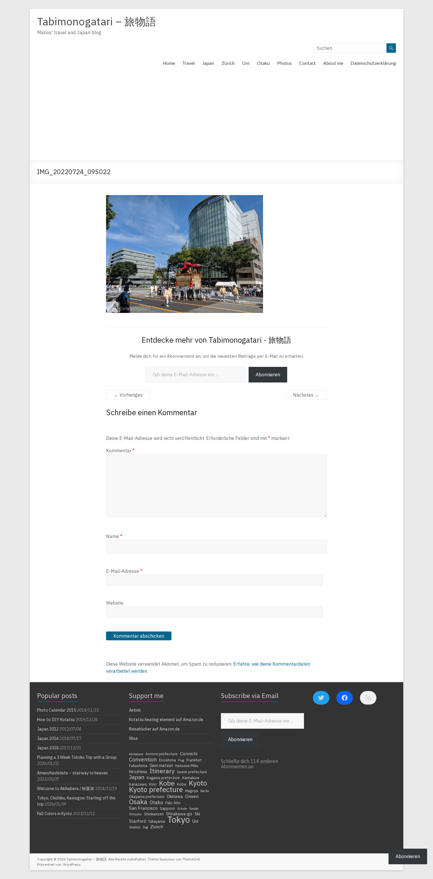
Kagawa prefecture (163, 777)
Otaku (263, 63)
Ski (197, 814)
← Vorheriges (128, 395)
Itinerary (162, 771)
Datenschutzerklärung (373, 63)
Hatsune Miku (186, 765)
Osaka (138, 801)
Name (114, 536)
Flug (181, 760)
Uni (245, 63)
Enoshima (167, 760)
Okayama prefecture (146, 796)
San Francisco (143, 808)
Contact (307, 63)
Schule (182, 809)
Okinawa (175, 796)
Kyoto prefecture (156, 789)
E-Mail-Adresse (124, 571)
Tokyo (178, 819)
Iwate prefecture (192, 771)
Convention (143, 759)
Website (114, 603)
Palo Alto (173, 802)
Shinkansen (154, 814)
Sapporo (167, 808)
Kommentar (120, 450)
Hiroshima (138, 771)
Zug (145, 827)
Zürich (228, 63)
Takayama (156, 821)
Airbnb (135, 710)
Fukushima (138, 765)
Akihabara (136, 754)
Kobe (167, 783)
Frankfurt (194, 760)
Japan (208, 63)
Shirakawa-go (179, 814)
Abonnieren (268, 374)
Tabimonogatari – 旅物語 (96, 21)
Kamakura (190, 777)
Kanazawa (138, 784)
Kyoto (198, 783)
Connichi (188, 753)
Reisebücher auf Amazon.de (154, 729)
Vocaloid (134, 827)
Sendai (194, 809)
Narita (204, 791)
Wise (133, 738)
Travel (188, 63)
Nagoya (191, 790)
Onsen (192, 796)
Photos (284, 63)
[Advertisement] (216, 116)
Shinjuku (135, 814)
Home (169, 63)
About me (333, 63)
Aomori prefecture (162, 753)
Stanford (137, 821)
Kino (153, 784)
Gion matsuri (161, 765)
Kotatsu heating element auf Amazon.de (166, 719)
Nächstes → (306, 395)
